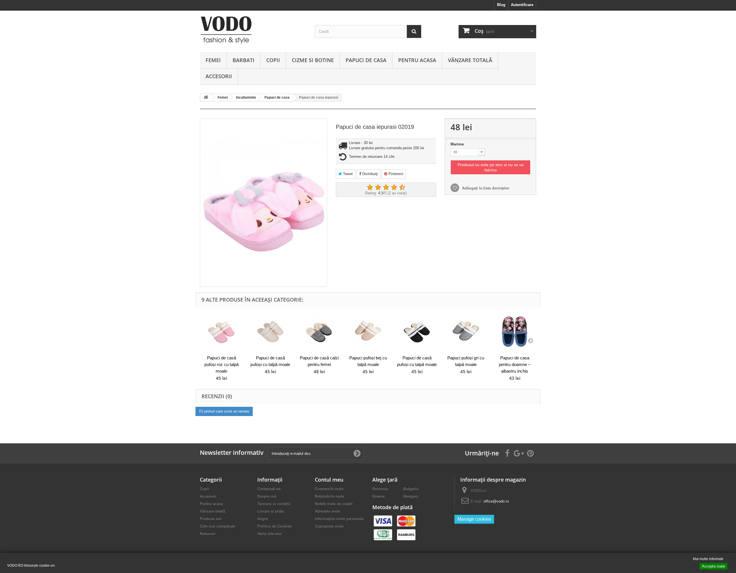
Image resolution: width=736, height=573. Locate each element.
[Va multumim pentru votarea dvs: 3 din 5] (386, 187)
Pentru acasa (417, 60)
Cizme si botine (313, 60)
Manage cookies (474, 519)
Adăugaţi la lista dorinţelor (485, 188)
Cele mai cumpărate (217, 526)
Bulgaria (410, 489)
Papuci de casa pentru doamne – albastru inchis (514, 364)
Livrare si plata (270, 511)
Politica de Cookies (274, 526)
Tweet (347, 174)
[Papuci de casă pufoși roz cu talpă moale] (221, 332)
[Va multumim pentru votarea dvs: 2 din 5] (378, 187)
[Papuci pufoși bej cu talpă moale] (368, 332)
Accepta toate (713, 566)
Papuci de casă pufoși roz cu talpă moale (221, 364)
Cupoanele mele (329, 526)
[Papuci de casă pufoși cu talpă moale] (270, 332)
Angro (262, 519)
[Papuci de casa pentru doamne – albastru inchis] (514, 332)
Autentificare (522, 5)
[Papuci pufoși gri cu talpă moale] (466, 332)
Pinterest (395, 174)
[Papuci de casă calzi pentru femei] (319, 332)
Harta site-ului (269, 534)
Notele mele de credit (333, 504)
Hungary (410, 496)
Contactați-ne (269, 489)
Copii (273, 60)
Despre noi (267, 496)
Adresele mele (327, 511)
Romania (380, 489)
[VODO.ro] (253, 30)
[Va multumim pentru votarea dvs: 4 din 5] (394, 187)
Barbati (243, 60)
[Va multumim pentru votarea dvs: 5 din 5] (402, 187)
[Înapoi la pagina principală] (205, 97)
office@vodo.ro (496, 501)
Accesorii (219, 76)
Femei (213, 60)
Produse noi (211, 519)
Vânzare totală (470, 60)
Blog (501, 5)
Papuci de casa (366, 60)
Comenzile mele (329, 489)
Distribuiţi (369, 174)
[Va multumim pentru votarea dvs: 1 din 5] (370, 187)
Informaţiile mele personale (339, 519)
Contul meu (329, 479)
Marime (458, 144)
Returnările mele (329, 496)
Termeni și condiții (274, 504)
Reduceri (208, 534)
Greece (378, 496)
